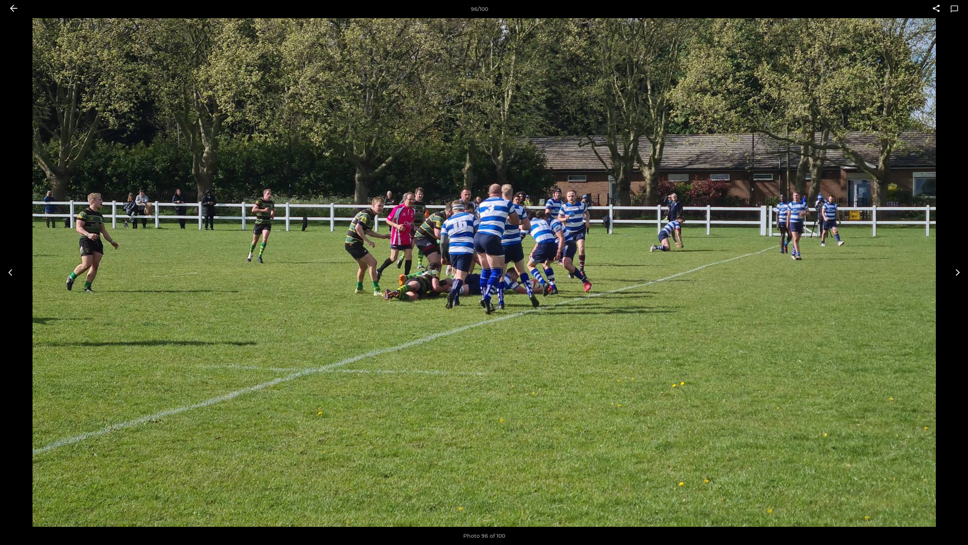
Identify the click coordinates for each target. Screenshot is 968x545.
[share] (936, 9)
